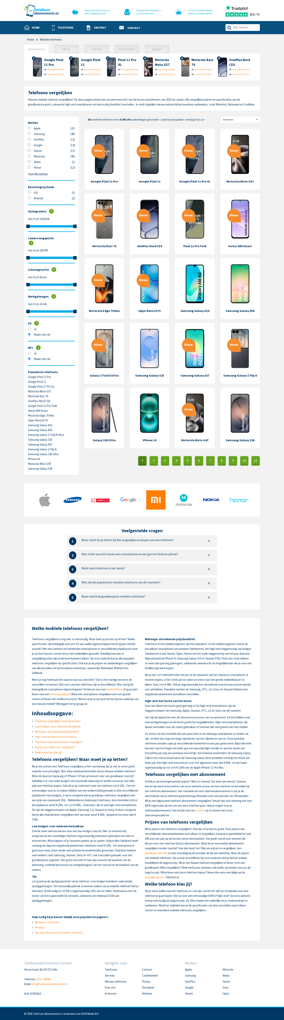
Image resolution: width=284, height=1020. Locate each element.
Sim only (110, 975)
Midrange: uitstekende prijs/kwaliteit (57, 731)
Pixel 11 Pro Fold (194, 246)
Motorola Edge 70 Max (41, 415)
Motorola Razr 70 (38, 396)
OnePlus (39, 139)
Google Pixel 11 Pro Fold (42, 406)
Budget (157, 49)
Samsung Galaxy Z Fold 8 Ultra (46, 435)
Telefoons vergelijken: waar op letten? (58, 721)
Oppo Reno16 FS (38, 420)
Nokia (37, 162)
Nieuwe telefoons (116, 981)
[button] (63, 27)
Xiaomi (38, 151)
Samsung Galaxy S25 (40, 439)
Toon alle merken (38, 174)
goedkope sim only (156, 853)
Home (30, 39)
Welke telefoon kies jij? (48, 752)
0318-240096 (43, 979)
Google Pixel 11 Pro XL (41, 386)
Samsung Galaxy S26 (40, 468)
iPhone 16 (34, 459)
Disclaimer (148, 987)
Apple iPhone (114, 689)
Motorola (39, 156)
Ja (35, 329)
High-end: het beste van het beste (56, 737)
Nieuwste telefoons (47, 922)
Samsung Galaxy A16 (40, 425)
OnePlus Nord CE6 (39, 401)
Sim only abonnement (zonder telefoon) (59, 932)
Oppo (226, 993)
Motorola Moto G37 (39, 391)
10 (244, 460)
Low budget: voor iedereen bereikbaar (58, 726)
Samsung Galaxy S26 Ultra (43, 454)
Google (38, 145)
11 (255, 460)
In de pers (111, 993)
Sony (226, 987)
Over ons (110, 987)
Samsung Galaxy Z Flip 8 (42, 449)
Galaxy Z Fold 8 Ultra (104, 375)
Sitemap (147, 993)
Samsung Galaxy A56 (40, 430)
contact (200, 810)
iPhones (40, 927)
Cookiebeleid (150, 975)
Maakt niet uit (42, 334)
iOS (36, 192)
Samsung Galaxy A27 (40, 444)
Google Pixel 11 (37, 382)
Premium (96, 49)
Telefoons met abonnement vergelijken (58, 742)
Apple (37, 128)
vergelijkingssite (155, 877)
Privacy (146, 981)
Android (38, 198)
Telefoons (111, 969)
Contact (147, 969)
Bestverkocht (36, 49)
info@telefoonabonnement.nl (49, 984)
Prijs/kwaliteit (127, 49)
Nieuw (66, 49)
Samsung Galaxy (60, 694)
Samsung (39, 134)
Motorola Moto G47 (39, 464)
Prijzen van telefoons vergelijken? (55, 747)
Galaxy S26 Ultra (104, 440)
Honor (37, 167)
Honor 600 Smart (38, 410)
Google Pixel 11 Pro (39, 377)
